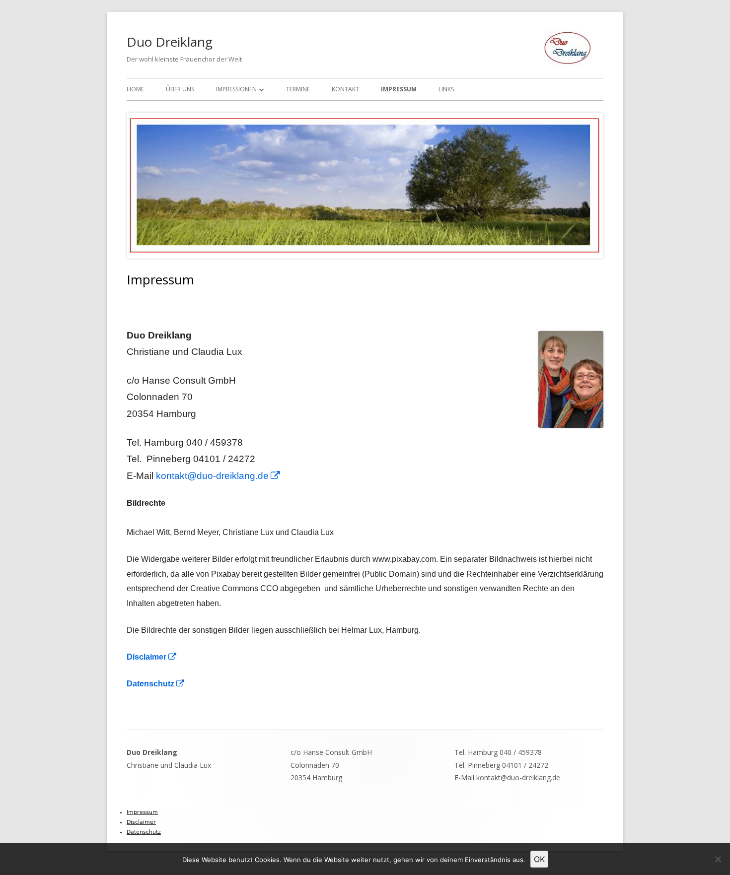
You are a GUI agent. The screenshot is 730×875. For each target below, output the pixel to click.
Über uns (180, 89)
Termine (298, 89)
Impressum (399, 89)
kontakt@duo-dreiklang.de (218, 476)
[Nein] (718, 859)
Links (446, 89)
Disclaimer (152, 657)
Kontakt (345, 89)
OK (539, 859)
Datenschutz (156, 683)
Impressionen (236, 89)
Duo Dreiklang (170, 42)
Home (135, 89)
